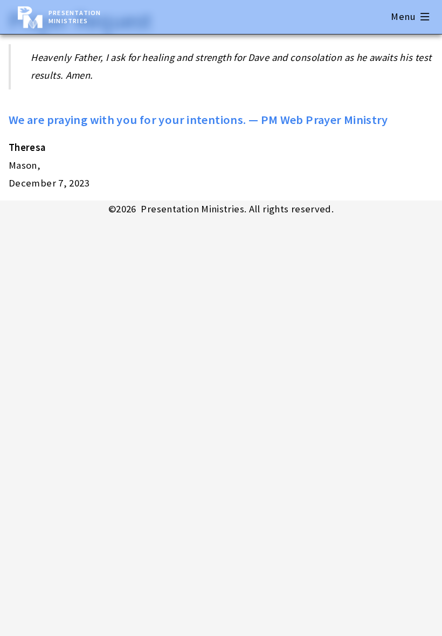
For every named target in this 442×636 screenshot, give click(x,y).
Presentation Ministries (75, 17)
